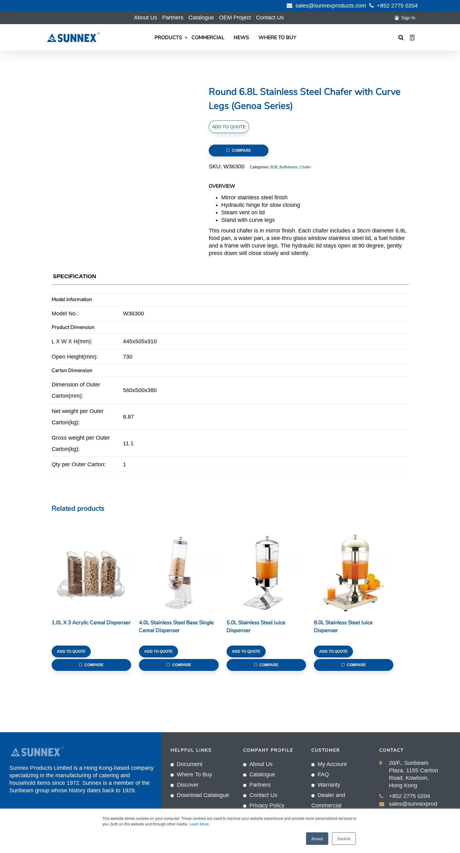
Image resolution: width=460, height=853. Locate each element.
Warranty (329, 785)
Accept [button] (317, 838)
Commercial (208, 37)
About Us (145, 17)
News (241, 37)
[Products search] (401, 37)
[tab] (74, 277)
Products (168, 37)
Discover (188, 785)
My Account (332, 764)
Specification (74, 276)
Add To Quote (229, 126)
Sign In (408, 17)
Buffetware (288, 167)
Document (189, 764)
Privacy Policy (266, 805)
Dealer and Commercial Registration (328, 805)
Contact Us (270, 17)
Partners (172, 17)
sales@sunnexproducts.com (330, 6)
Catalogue (201, 17)
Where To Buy (277, 37)
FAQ (323, 774)
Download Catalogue (203, 795)
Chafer (305, 167)
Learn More (199, 823)
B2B (274, 167)
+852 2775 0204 (397, 6)
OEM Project (235, 17)
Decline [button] (343, 838)
